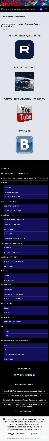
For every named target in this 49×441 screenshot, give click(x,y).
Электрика (8, 359)
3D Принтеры (6, 285)
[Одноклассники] (28, 375)
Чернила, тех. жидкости (11, 243)
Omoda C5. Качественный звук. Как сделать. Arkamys (24, 400)
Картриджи (8, 229)
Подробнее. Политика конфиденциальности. (24, 438)
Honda (6, 331)
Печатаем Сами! (7, 317)
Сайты (4, 183)
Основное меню (46, 9)
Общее (6, 308)
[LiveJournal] (23, 375)
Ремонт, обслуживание (14, 220)
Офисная (7, 275)
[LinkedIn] (20, 375)
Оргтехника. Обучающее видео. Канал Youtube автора (24, 178)
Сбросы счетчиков (12, 224)
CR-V (8, 336)
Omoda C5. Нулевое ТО (24, 411)
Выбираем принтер (11, 206)
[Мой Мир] (26, 375)
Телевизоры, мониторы (14, 354)
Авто (3, 326)
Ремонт (7, 312)
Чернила (7, 248)
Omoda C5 (5, 169)
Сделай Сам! (9, 187)
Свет (6, 350)
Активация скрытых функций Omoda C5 (24, 396)
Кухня (6, 345)
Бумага (4, 271)
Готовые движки (11, 192)
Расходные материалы (13, 294)
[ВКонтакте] (34, 375)
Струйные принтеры (9, 215)
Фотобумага (9, 280)
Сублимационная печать (14, 238)
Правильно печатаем (12, 210)
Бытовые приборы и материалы (14, 340)
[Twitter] (31, 375)
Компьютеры (7, 303)
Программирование (12, 197)
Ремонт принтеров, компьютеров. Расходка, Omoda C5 (19, 9)
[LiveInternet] (18, 375)
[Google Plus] (15, 375)
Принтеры (8, 289)
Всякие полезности (12, 322)
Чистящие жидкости (13, 252)
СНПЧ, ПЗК (8, 234)
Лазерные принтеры (9, 257)
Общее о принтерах (9, 201)
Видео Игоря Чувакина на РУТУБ (14, 173)
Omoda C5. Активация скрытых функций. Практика (24, 391)
